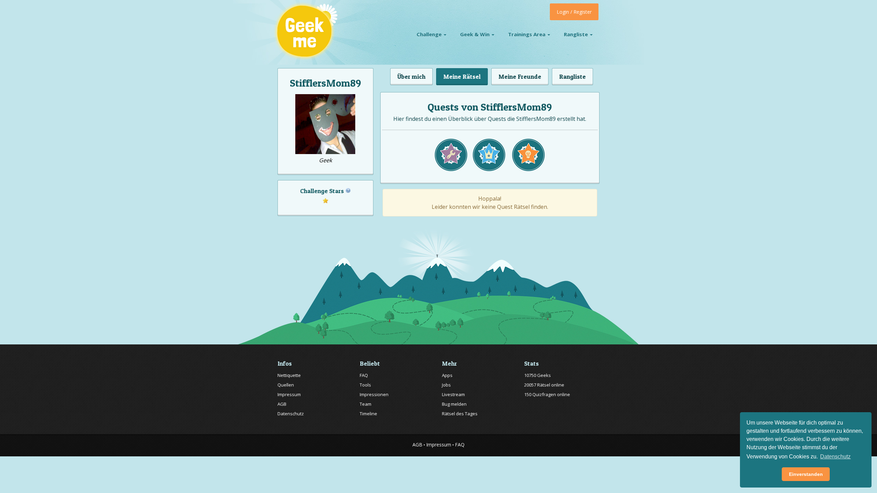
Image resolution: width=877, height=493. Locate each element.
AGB (281, 404)
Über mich (411, 76)
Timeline (368, 413)
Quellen (285, 385)
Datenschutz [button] (835, 456)
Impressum (289, 394)
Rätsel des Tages (460, 413)
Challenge (430, 34)
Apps (447, 375)
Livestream (453, 394)
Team (365, 404)
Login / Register (574, 12)
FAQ (364, 375)
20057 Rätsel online (544, 385)
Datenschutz (290, 413)
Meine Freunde (519, 76)
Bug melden (454, 404)
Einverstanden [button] (806, 474)
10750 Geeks (537, 375)
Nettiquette (289, 375)
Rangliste (576, 34)
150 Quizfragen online (547, 394)
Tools (365, 385)
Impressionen (374, 394)
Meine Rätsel (462, 76)
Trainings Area (527, 34)
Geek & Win (475, 34)
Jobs (446, 385)
